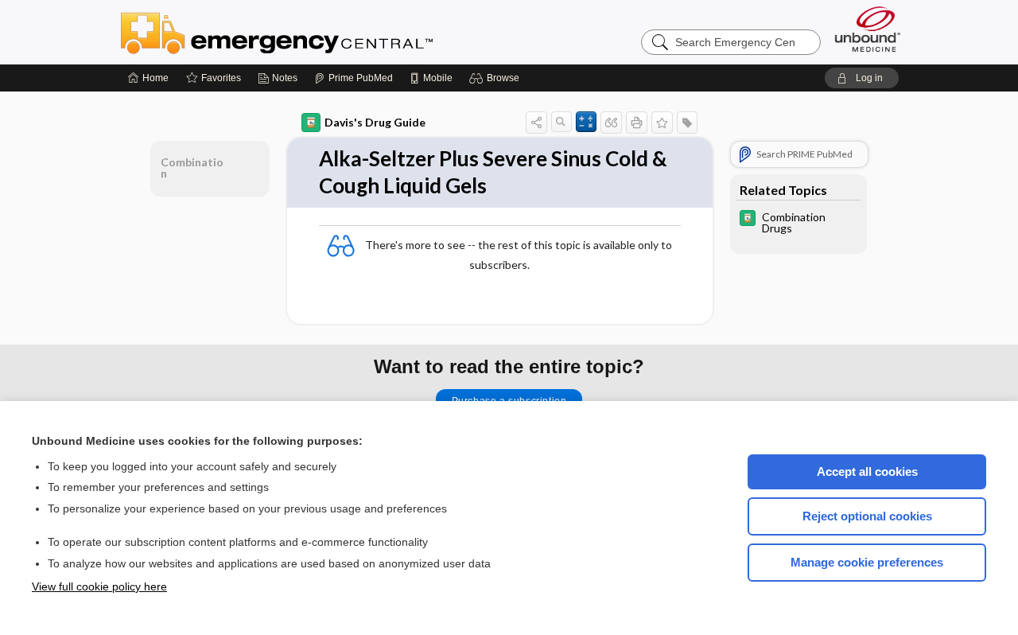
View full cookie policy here (99, 586)
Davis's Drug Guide (374, 122)
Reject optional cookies (867, 516)
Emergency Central (318, 32)
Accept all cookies (867, 471)
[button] (496, 78)
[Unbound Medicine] (868, 29)
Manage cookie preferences (867, 562)
